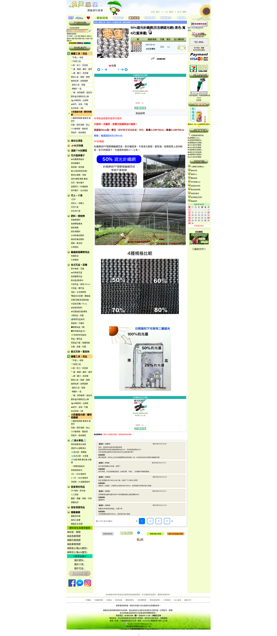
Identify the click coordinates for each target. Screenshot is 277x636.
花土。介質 (77, 195)
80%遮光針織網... (196, 157)
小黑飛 (87, 38)
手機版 (88, 600)
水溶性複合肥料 (77, 235)
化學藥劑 (74, 260)
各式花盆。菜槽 (79, 265)
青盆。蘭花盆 (76, 339)
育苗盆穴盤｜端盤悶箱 (80, 343)
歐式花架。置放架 (80, 351)
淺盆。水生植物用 (78, 292)
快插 (78, 36)
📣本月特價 (77, 145)
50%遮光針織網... (196, 145)
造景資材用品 (78, 487)
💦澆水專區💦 (78, 440)
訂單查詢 (167, 600)
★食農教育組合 (77, 159)
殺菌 (73, 38)
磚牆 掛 (69, 41)
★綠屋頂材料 (76, 308)
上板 (75, 36)
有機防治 (74, 256)
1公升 (73, 199)
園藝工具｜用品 (79, 53)
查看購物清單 (161, 59)
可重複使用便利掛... (198, 135)
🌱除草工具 (76, 61)
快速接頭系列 (76, 470)
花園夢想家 (98, 600)
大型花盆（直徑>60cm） (81, 284)
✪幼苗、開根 (74, 532)
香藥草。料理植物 (79, 186)
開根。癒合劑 (76, 243)
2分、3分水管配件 (78, 474)
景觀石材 (74, 502)
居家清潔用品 (78, 507)
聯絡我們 (194, 201)
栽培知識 (118, 600)
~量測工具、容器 (78, 85)
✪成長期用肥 (74, 536)
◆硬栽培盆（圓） (78, 327)
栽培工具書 (75, 520)
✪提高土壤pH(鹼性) (77, 548)
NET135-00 (136, 22)
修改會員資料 (155, 600)
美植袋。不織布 (77, 323)
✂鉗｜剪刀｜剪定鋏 (79, 65)
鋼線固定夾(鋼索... (196, 143)
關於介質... (79, 564)
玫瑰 (83, 38)
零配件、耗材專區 (78, 132)
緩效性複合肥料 (77, 239)
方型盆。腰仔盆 (77, 288)
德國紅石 (83, 36)
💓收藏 (112, 65)
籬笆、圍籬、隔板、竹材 (81, 498)
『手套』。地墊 (77, 57)
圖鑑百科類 (75, 516)
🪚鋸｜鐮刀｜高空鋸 (79, 73)
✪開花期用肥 (74, 540)
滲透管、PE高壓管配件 (80, 482)
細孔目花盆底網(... (196, 152)
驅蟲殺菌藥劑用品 (80, 252)
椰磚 (79, 38)
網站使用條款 (195, 190)
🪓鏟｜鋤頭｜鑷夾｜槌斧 (81, 69)
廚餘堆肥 (74, 227)
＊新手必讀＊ (80, 556)
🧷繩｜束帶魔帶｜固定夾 (81, 92)
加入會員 (177, 600)
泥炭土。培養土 (77, 203)
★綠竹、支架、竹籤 (79, 104)
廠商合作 (187, 600)
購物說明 (194, 178)
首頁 (95, 22)
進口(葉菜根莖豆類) (79, 171)
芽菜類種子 (75, 163)
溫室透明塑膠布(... (196, 140)
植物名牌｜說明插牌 (79, 81)
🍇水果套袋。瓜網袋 (79, 100)
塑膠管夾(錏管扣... (196, 150)
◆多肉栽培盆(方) (78, 331)
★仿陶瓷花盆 (76, 272)
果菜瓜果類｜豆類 (78, 175)
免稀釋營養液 (76, 224)
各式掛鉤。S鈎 (77, 108)
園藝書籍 (75, 512)
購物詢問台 (130, 600)
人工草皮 (74, 494)
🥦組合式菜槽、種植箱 (80, 296)
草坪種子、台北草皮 (79, 190)
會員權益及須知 (196, 197)
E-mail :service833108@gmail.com (140, 624)
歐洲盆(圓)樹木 (77, 280)
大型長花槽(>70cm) (79, 304)
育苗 (76, 38)
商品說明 (140, 113)
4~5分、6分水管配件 (79, 478)
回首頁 (109, 600)
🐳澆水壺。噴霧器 (78, 452)
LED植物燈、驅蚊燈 (79, 129)
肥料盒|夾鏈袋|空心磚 (80, 96)
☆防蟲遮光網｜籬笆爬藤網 (121, 22)
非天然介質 (75, 211)
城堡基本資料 (195, 186)
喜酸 (88, 36)
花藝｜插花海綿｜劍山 (80, 125)
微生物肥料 (75, 231)
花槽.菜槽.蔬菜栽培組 (80, 300)
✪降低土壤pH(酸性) (77, 552)
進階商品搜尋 (72, 34)
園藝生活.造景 (77, 524)
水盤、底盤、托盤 (78, 347)
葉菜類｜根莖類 (77, 167)
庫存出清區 (77, 141)
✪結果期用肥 (74, 544)
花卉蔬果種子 (78, 155)
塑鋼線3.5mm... (195, 138)
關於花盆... (79, 568)
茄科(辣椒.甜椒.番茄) (79, 179)
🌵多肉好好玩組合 (78, 335)
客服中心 (194, 174)
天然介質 (74, 207)
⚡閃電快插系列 (78, 466)
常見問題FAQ (195, 182)
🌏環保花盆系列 (78, 319)
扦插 (91, 38)
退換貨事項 (195, 193)
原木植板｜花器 (77, 269)
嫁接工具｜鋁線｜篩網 (80, 77)
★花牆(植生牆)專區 (79, 311)
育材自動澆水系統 (78, 444)
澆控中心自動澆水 (78, 448)
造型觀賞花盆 (76, 276)
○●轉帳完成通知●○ (197, 167)
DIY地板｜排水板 (78, 491)
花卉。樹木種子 (77, 183)
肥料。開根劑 (78, 216)
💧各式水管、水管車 (79, 456)
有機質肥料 (75, 220)
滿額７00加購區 (79, 150)
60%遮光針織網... (196, 147)
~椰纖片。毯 (76, 89)
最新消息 (194, 170)
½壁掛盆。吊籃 (77, 315)
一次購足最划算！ (199, 36)
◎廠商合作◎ (199, 249)
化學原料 (74, 247)
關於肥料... (79, 560)
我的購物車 (142, 600)
